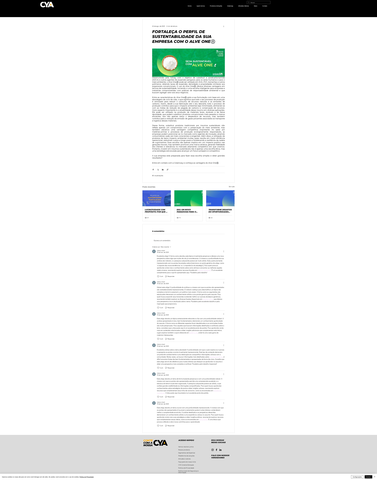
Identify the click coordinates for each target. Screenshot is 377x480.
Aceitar (368, 477)
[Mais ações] (223, 26)
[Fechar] (374, 476)
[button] (232, 13)
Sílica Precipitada (161, 13)
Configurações (357, 477)
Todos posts (146, 13)
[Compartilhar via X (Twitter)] (158, 170)
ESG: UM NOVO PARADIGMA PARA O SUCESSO (186, 211)
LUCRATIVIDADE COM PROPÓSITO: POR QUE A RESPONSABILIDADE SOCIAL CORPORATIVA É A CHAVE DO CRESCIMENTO (156, 211)
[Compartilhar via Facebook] (153, 170)
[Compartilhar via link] (167, 170)
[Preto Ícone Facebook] (216, 449)
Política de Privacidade (87, 477)
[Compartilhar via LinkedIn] (163, 170)
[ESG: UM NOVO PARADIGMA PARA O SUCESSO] (188, 198)
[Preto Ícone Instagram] (212, 449)
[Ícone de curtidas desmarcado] (158, 276)
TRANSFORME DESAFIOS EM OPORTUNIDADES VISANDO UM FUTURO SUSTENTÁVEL (220, 211)
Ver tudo (232, 187)
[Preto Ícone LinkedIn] (220, 449)
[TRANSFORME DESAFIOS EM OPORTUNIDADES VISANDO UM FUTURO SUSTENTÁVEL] (220, 198)
